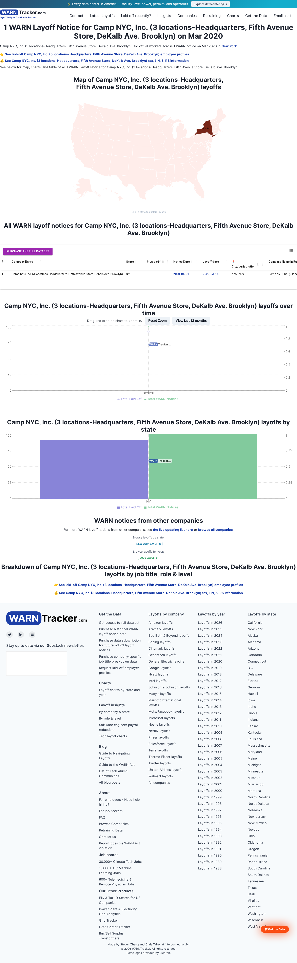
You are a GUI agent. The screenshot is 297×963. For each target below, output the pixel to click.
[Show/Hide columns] (291, 250)
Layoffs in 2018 (210, 674)
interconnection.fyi (177, 944)
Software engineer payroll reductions (119, 727)
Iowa (251, 700)
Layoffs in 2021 (210, 655)
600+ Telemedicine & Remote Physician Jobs (117, 881)
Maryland (255, 752)
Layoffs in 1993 (210, 836)
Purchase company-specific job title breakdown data (120, 658)
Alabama (254, 642)
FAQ (102, 817)
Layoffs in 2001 (210, 784)
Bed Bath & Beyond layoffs (168, 635)
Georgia (254, 687)
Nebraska (255, 810)
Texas (252, 888)
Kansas (253, 726)
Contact (76, 16)
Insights (164, 16)
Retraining (212, 16)
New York (229, 46)
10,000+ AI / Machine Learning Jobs (115, 870)
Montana (254, 791)
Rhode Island (257, 862)
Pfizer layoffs (158, 737)
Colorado (255, 655)
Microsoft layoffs (161, 718)
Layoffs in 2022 (210, 648)
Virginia (253, 901)
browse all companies (215, 530)
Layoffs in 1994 (210, 829)
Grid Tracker (108, 920)
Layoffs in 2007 (210, 745)
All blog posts (109, 782)
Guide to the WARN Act (117, 765)
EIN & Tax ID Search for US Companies (119, 900)
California (255, 623)
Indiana (253, 720)
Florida (253, 681)
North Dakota (258, 804)
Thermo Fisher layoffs (165, 757)
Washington (256, 913)
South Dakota (258, 875)
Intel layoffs (157, 681)
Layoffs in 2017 (209, 681)
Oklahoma (255, 842)
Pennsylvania (258, 855)
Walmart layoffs (160, 776)
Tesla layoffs (158, 750)
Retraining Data (111, 830)
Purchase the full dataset (27, 251)
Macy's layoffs (159, 694)
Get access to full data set (119, 623)
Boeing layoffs (159, 642)
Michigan (254, 765)
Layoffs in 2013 (210, 707)
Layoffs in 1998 (210, 804)
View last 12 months (191, 320)
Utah (251, 894)
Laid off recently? (136, 16)
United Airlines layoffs (165, 770)
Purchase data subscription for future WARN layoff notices (120, 645)
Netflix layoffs (159, 731)
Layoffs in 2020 (210, 661)
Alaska (253, 635)
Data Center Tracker (114, 927)
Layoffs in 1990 (210, 855)
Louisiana (255, 739)
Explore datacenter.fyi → (210, 4)
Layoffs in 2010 (210, 726)
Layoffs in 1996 (210, 816)
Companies (187, 16)
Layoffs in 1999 (210, 797)
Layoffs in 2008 (210, 739)
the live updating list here (173, 530)
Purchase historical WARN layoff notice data (118, 631)
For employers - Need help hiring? (119, 802)
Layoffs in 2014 (210, 700)
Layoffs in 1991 (209, 849)
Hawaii (253, 694)
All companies (159, 783)
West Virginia (258, 926)
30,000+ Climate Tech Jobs (120, 862)
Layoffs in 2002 (210, 778)
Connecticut (257, 661)
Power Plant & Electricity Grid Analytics (118, 911)
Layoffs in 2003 (210, 771)
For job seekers (110, 811)
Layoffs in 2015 (210, 694)
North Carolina (259, 797)
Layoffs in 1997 (209, 810)
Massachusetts (259, 745)
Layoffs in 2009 (210, 732)
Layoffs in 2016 (210, 687)
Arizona (253, 648)
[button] (275, 929)
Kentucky (255, 732)
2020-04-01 (181, 274)
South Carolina (259, 868)
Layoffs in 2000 (210, 791)
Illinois (252, 713)
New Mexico (257, 823)
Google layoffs (159, 668)
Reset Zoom (157, 320)
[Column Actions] (40, 262)
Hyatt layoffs (158, 674)
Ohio (251, 836)
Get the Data (256, 16)
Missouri (254, 778)
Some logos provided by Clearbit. (148, 953)
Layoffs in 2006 (210, 752)
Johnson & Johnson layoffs (169, 687)
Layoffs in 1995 (210, 823)
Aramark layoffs (160, 629)
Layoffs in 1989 (210, 862)
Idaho (252, 707)
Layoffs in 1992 (210, 842)
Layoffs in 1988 (210, 868)
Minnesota (255, 771)
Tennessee (256, 881)
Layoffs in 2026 (210, 623)
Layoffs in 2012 (210, 713)
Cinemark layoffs (161, 648)
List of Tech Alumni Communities (113, 773)
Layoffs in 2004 (210, 765)
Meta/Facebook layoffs (166, 711)
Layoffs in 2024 (210, 635)
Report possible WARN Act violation (119, 845)
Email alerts (283, 16)
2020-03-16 (210, 274)
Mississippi (256, 784)
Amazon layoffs (160, 623)
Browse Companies (113, 824)
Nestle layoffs (159, 724)
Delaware (255, 674)
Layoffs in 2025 (210, 629)
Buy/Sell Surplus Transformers (111, 935)
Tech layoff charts (113, 736)
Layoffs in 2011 (209, 720)
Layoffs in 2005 (210, 758)
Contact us (107, 837)
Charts (233, 16)
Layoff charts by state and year (119, 692)
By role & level (110, 718)
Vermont (254, 907)
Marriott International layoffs (164, 702)
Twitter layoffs (159, 763)
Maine (252, 758)
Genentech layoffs (162, 655)
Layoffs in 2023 (210, 642)
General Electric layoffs (166, 661)
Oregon (253, 849)
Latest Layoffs (102, 16)
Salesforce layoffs (162, 744)
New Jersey (257, 816)
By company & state (114, 712)
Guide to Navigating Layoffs (114, 755)
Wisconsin (255, 920)
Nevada (253, 829)
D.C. (251, 668)
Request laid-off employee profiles (119, 670)
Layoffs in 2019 (210, 668)
